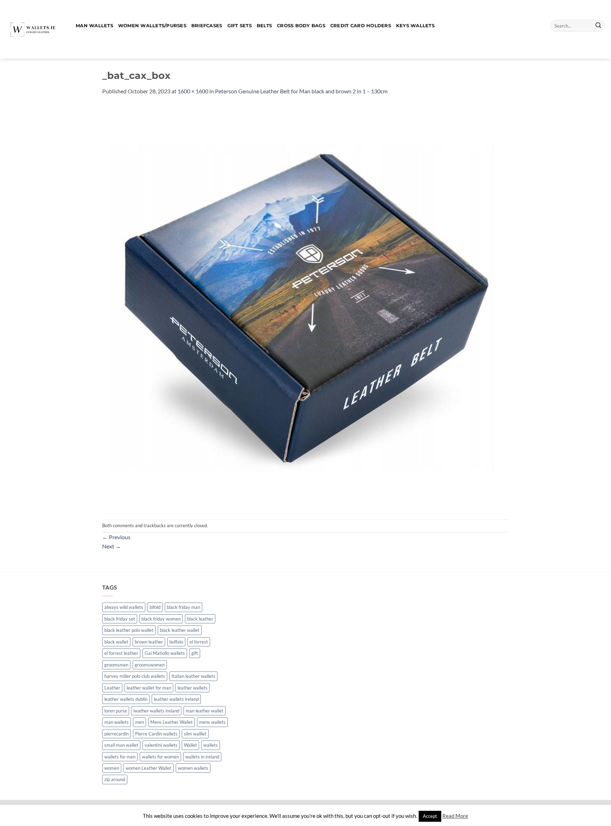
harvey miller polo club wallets (134, 676)
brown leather (149, 642)
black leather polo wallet (128, 630)
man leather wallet (204, 711)
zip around (114, 779)
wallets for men (119, 757)
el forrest (199, 642)
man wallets (116, 722)
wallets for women (160, 757)
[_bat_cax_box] (305, 306)
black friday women (161, 619)
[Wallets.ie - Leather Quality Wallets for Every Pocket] (35, 29)
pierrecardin (116, 734)
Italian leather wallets (193, 676)
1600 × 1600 (193, 91)
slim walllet (195, 734)
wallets (210, 745)
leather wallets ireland (176, 699)
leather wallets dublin (125, 699)
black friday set (119, 619)
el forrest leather (121, 653)
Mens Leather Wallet (171, 722)
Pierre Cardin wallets (156, 734)
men (139, 722)
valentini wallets (161, 745)
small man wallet (121, 745)
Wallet (190, 745)
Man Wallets (94, 25)
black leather (200, 619)
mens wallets (212, 722)
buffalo (176, 642)
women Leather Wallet (148, 768)
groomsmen (116, 665)
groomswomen (150, 665)
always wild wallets (123, 607)
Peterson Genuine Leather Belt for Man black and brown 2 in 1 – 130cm (301, 91)
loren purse (115, 711)
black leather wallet (179, 630)
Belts (264, 25)
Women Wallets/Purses (152, 25)
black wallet (116, 642)
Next (111, 546)
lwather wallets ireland (156, 711)
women (111, 768)
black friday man (183, 607)
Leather (112, 688)
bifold (155, 607)
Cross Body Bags (301, 25)
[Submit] (598, 26)
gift (194, 653)
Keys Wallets (415, 25)
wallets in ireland (202, 757)
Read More (455, 816)
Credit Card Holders (360, 25)
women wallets (193, 768)
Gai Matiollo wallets (165, 653)
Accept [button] (430, 816)
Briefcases (206, 25)
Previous (116, 537)
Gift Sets (239, 25)
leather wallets (193, 688)
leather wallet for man (149, 688)
